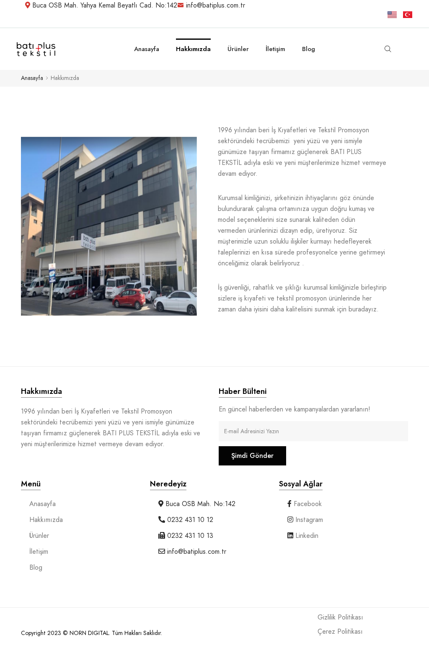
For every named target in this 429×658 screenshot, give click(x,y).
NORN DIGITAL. (91, 633)
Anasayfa (32, 78)
